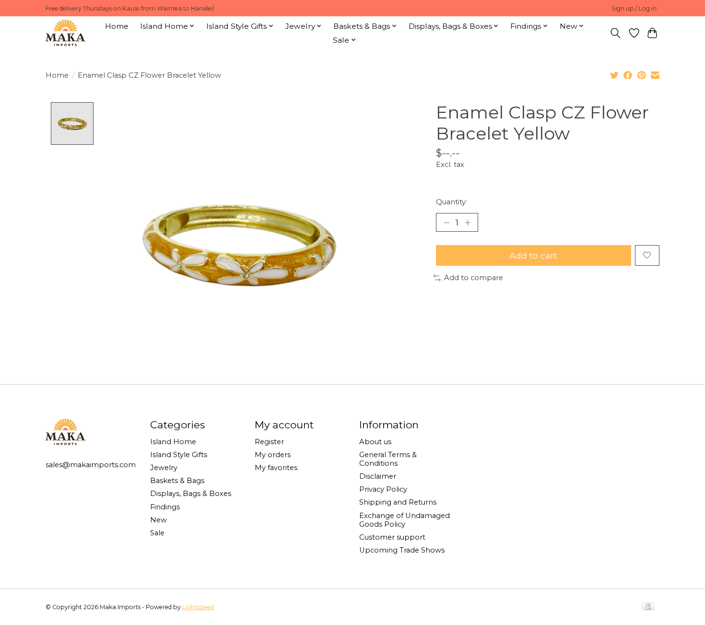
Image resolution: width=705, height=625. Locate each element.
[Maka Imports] (65, 33)
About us (375, 441)
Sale (157, 533)
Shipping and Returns (397, 502)
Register (269, 441)
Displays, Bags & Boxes (190, 493)
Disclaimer (377, 476)
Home (117, 26)
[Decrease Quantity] (446, 222)
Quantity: (451, 202)
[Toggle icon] (616, 33)
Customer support (392, 537)
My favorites (276, 467)
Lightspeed (198, 607)
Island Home (173, 441)
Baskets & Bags (177, 480)
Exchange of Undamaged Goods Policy (404, 520)
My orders (273, 454)
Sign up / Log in (634, 8)
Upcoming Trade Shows (402, 550)
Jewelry (163, 467)
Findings (165, 507)
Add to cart (533, 255)
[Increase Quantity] (467, 222)
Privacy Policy (383, 489)
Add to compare (473, 277)
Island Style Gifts (178, 454)
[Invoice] (648, 607)
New (158, 520)
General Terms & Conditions (388, 459)
